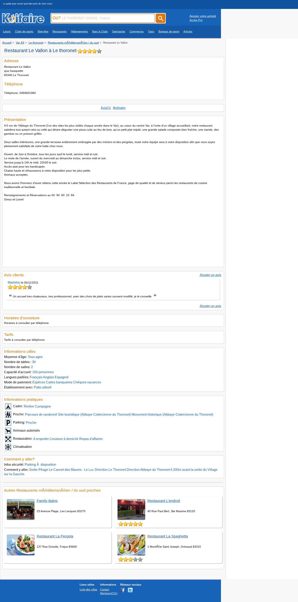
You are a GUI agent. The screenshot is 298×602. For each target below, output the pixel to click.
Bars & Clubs (100, 31)
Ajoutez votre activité (203, 16)
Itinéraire (119, 108)
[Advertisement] (113, 232)
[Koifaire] (23, 22)
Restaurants (60, 31)
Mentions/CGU (108, 593)
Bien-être (43, 31)
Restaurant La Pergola (55, 536)
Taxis (151, 31)
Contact (104, 589)
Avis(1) (106, 108)
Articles (187, 31)
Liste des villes (88, 589)
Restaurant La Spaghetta (167, 536)
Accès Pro (196, 20)
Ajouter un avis (210, 275)
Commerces (137, 31)
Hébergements (79, 31)
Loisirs (7, 31)
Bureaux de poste (169, 31)
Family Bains (47, 501)
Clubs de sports (24, 31)
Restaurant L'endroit (163, 501)
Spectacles (118, 31)
